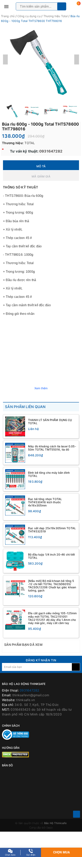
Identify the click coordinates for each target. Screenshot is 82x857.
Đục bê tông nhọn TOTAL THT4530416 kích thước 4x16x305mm (45, 502)
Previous (5, 59)
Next (76, 59)
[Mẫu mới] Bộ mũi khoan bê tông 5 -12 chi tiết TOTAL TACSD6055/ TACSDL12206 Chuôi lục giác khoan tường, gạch (52, 585)
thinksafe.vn (25, 700)
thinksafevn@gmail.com (30, 695)
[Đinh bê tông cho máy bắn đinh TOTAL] (15, 479)
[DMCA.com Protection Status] (15, 754)
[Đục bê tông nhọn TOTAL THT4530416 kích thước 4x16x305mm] (15, 505)
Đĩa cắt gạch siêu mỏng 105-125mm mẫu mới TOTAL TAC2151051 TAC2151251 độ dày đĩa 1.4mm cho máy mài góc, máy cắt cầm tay (52, 617)
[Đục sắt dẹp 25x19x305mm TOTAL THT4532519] (15, 535)
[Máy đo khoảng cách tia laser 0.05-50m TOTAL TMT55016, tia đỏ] (15, 453)
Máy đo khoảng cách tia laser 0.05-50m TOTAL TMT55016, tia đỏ (52, 448)
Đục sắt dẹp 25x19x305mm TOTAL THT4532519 (52, 529)
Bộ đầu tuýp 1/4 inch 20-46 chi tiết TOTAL (51, 556)
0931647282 (50, 151)
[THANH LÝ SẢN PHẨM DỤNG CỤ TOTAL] (15, 426)
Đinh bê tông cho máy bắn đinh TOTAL (49, 474)
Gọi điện (30, 854)
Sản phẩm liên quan (25, 407)
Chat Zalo (10, 854)
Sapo (49, 827)
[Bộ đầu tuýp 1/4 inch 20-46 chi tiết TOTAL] (15, 561)
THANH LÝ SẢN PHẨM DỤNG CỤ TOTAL (50, 421)
